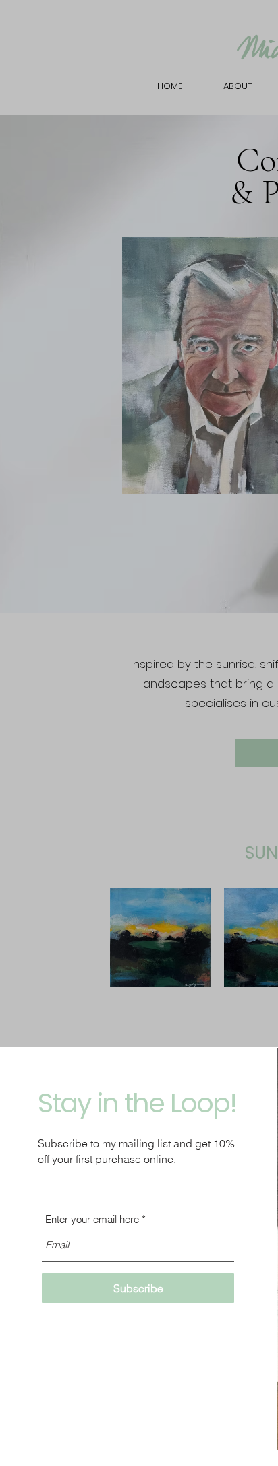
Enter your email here (92, 1219)
